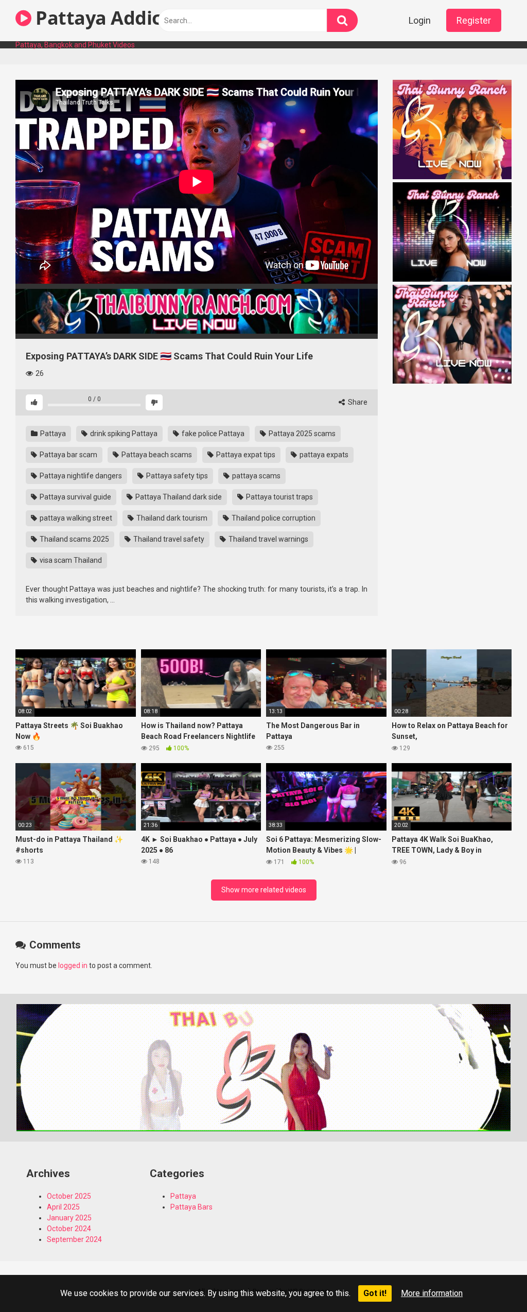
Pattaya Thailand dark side (178, 497)
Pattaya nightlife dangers (80, 476)
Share (356, 402)
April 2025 (63, 1207)
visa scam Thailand (70, 560)
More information (432, 1293)
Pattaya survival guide (74, 497)
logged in (72, 965)
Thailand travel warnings (267, 539)
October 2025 (69, 1196)
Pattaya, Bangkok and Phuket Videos (75, 44)
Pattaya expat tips (245, 455)
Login (420, 20)
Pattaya (52, 433)
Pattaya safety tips (176, 476)
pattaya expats (323, 455)
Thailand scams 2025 (73, 539)
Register (473, 20)
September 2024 (74, 1239)
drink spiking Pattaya (123, 433)
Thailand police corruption (272, 518)
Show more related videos (263, 890)
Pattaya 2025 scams (301, 433)
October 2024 (69, 1228)
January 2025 (69, 1218)
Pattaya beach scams (156, 455)
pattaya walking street (75, 518)
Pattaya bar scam (67, 455)
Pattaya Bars (191, 1207)
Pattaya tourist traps (278, 497)
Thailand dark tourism (171, 518)
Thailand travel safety (168, 539)
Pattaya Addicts (105, 17)
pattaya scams (255, 476)
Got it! (375, 1293)
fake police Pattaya (212, 433)
